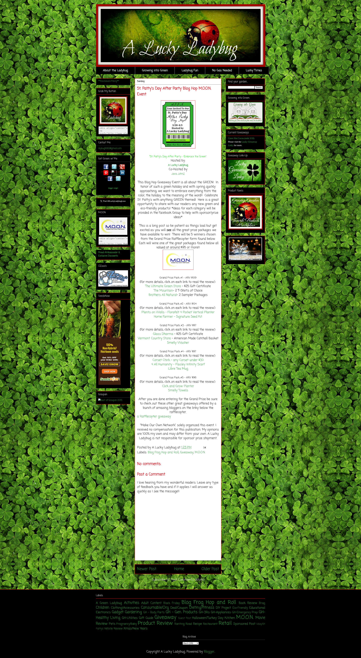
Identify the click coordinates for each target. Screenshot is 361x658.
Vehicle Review (113, 629)
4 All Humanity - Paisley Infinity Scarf (178, 364)
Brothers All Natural (163, 295)
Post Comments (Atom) (187, 579)
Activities (131, 603)
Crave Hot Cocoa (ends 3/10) (241, 138)
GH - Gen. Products (181, 612)
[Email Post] (204, 447)
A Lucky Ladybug (178, 165)
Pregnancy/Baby (126, 624)
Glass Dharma (163, 334)
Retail (225, 623)
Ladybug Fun (190, 70)
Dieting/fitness (201, 607)
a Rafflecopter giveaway (154, 416)
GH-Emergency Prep (245, 612)
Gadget (118, 612)
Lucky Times (254, 70)
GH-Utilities (130, 618)
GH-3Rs (204, 612)
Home (179, 569)
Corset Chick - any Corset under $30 (178, 360)
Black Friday (171, 603)
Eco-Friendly (240, 608)
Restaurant (210, 624)
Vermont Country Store (154, 338)
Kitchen (230, 618)
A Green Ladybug (109, 603)
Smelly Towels (178, 390)
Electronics (103, 612)
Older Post (210, 569)
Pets (112, 623)
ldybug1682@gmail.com (110, 148)
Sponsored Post (244, 623)
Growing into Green (155, 70)
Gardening (133, 612)
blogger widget (113, 188)
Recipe (197, 623)
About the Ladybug (115, 70)
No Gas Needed (222, 70)
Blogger (209, 651)
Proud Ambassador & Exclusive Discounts (109, 254)
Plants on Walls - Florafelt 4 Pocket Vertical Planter (178, 312)
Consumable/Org (155, 607)
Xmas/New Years (136, 628)
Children (102, 607)
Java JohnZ (178, 174)
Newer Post (146, 569)
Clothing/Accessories (125, 607)
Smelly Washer (178, 342)
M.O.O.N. (200, 452)
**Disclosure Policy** (108, 81)
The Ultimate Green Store (163, 286)
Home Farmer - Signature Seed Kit (178, 316)
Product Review (155, 623)
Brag (262, 603)
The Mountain (163, 290)
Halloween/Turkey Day (207, 618)
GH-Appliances (221, 612)
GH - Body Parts (154, 612)
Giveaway (186, 452)
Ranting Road (183, 624)
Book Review (248, 603)
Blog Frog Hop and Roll (163, 452)
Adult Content (151, 603)
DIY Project (223, 607)
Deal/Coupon (179, 607)
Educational (257, 607)
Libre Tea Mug (178, 368)
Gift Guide (146, 618)
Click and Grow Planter (178, 386)
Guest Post (184, 618)
